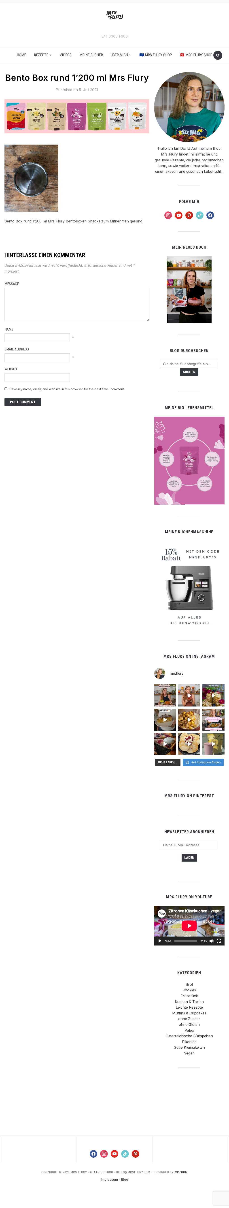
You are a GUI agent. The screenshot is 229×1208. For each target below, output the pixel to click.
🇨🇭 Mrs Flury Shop (196, 55)
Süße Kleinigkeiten (189, 1047)
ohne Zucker (189, 1018)
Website (11, 369)
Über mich (119, 55)
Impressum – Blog (114, 1179)
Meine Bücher (91, 55)
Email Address (16, 349)
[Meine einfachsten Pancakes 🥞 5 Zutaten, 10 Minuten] (213, 695)
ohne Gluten (189, 1024)
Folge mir (189, 201)
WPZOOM (181, 1172)
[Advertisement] (189, 1101)
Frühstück (189, 996)
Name (8, 329)
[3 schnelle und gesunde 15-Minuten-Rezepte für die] (165, 695)
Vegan (189, 1053)
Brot (189, 984)
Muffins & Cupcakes (189, 1013)
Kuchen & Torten (189, 1001)
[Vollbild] (218, 941)
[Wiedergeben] (160, 941)
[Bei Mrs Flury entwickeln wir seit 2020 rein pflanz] (213, 744)
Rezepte (41, 55)
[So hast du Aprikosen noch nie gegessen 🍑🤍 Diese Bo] (189, 695)
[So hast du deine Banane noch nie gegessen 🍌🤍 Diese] (189, 720)
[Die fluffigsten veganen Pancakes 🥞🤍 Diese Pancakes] (189, 744)
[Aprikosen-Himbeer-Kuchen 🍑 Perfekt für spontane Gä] (165, 720)
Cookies (189, 990)
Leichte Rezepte (189, 1007)
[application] (189, 925)
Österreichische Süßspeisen (189, 1036)
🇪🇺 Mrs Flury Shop (155, 55)
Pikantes (189, 1041)
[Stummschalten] (211, 941)
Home (21, 55)
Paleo (189, 1030)
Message (11, 284)
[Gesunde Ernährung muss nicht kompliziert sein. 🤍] (213, 720)
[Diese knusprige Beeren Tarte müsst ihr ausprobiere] (165, 744)
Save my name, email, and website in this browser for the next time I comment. (67, 389)
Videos (66, 55)
